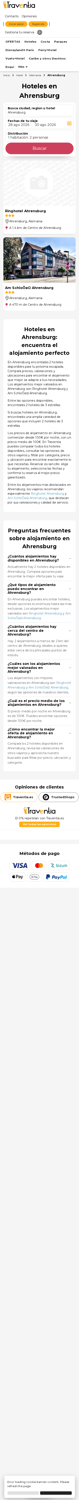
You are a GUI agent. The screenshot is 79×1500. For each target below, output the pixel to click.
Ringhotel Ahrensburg (47, 493)
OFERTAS (12, 41)
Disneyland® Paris (19, 50)
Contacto (12, 16)
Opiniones (29, 16)
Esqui (9, 67)
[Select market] (40, 32)
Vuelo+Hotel (15, 58)
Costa (45, 41)
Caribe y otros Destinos (47, 58)
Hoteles (30, 41)
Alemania (35, 75)
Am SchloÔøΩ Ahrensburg (27, 498)
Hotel (19, 75)
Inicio (6, 75)
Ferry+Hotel (47, 50)
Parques (60, 41)
